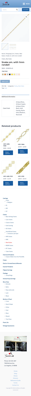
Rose (7, 313)
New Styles (9, 59)
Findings (5, 273)
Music (7, 296)
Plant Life (6, 322)
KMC (7, 239)
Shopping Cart (10, 53)
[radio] (3, 74)
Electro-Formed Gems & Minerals (12, 263)
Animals (8, 284)
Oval (7, 310)
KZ (6, 211)
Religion (9, 202)
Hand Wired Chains (11, 231)
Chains (17, 53)
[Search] (17, 9)
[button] (25, 9)
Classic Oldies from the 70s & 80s (15, 257)
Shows (15, 376)
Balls (7, 287)
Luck (7, 293)
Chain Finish (5, 71)
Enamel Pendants (8, 266)
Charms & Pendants (8, 255)
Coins (7, 200)
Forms (15, 383)
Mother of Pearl (7, 299)
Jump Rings (9, 275)
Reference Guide (15, 380)
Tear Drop (8, 319)
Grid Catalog (9, 225)
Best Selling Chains (11, 216)
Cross (7, 301)
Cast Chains (9, 219)
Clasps (5, 260)
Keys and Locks (10, 290)
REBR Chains (9, 245)
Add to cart (5, 81)
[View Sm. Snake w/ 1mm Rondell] (5, 46)
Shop (15, 373)
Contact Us (15, 385)
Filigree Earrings (7, 270)
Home (3, 53)
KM (7, 208)
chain (5, 88)
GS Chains (8, 228)
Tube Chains (9, 251)
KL (6, 205)
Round (7, 316)
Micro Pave (6, 282)
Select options (7, 152)
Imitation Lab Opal (12, 233)
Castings (5, 198)
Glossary (15, 378)
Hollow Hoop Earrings (9, 278)
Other (7, 307)
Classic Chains (10, 222)
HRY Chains (9, 236)
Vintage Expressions (8, 326)
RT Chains (8, 248)
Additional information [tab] (8, 97)
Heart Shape (9, 304)
